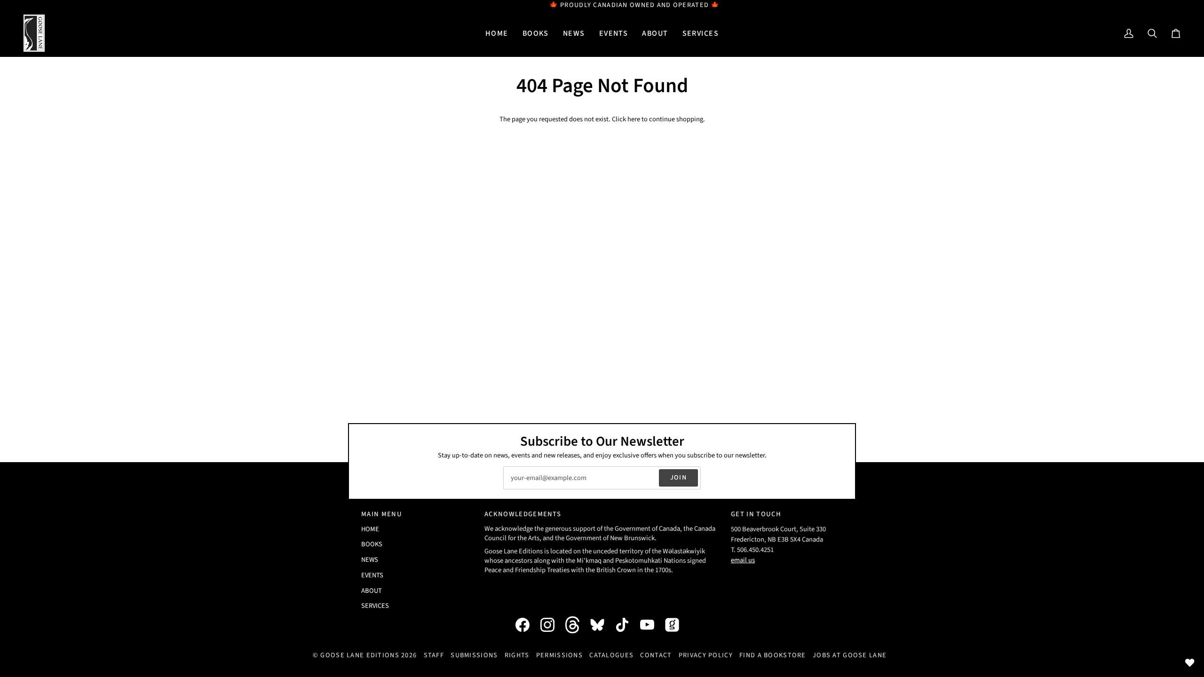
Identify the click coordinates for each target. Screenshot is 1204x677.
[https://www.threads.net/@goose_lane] (577, 624)
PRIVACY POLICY (706, 655)
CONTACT (656, 655)
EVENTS (372, 575)
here (633, 119)
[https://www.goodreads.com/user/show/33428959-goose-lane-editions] (677, 625)
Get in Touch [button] (756, 514)
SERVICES (375, 606)
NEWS (369, 560)
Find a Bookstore (772, 655)
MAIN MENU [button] (381, 514)
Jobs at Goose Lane (850, 655)
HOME (370, 529)
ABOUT (371, 591)
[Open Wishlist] (1189, 662)
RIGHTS (517, 655)
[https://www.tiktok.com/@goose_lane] (627, 625)
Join (678, 477)
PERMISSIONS (559, 655)
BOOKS (371, 544)
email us (743, 560)
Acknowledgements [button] (522, 514)
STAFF (434, 655)
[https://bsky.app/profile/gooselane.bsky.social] (602, 625)
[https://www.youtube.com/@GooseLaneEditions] (652, 625)
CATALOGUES (611, 655)
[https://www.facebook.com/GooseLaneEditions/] (527, 625)
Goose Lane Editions (359, 655)
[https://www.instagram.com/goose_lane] (552, 625)
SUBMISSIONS (474, 655)
